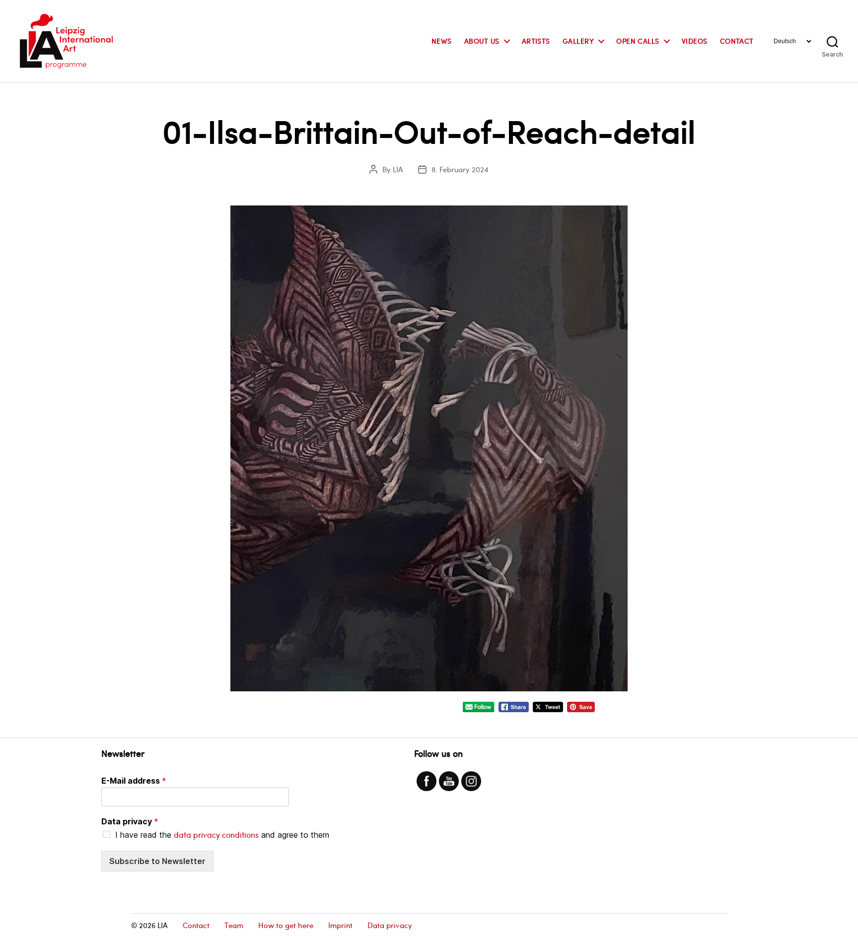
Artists (536, 41)
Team (233, 925)
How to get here (285, 925)
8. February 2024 (460, 169)
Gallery (578, 41)
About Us (482, 41)
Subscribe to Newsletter (157, 861)
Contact (737, 41)
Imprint (340, 925)
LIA (398, 169)
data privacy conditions (216, 834)
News (441, 41)
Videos (695, 41)
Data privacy (129, 821)
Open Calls (637, 41)
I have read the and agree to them (222, 835)
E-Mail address (133, 781)
